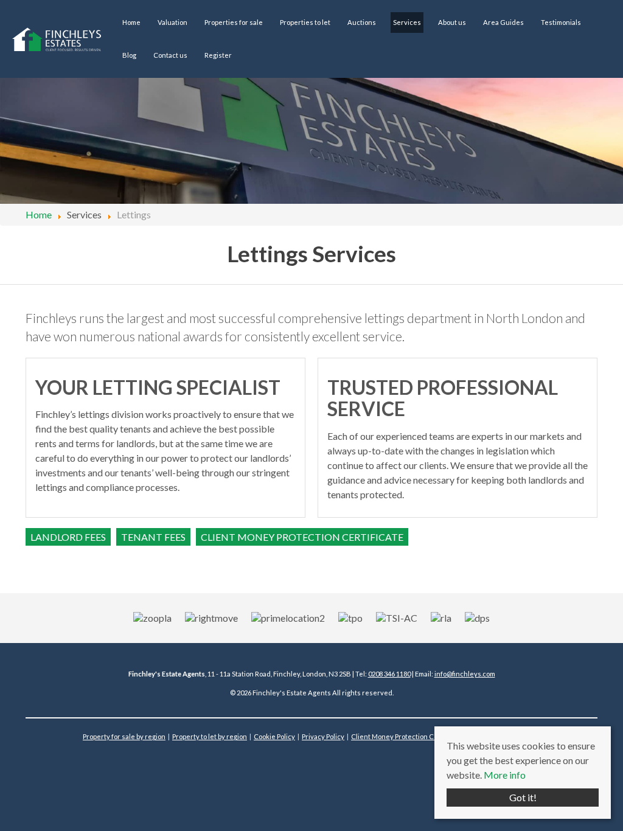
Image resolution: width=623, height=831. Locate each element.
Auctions (361, 22)
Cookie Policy (274, 736)
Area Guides (503, 22)
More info (505, 775)
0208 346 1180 (389, 674)
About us (452, 22)
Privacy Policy (323, 736)
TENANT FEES (153, 537)
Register (218, 55)
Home (131, 22)
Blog (129, 55)
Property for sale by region (124, 736)
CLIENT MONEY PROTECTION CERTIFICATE (302, 537)
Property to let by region (209, 736)
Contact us (170, 55)
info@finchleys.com (464, 674)
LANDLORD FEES (68, 537)
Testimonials (561, 22)
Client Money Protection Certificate (407, 736)
